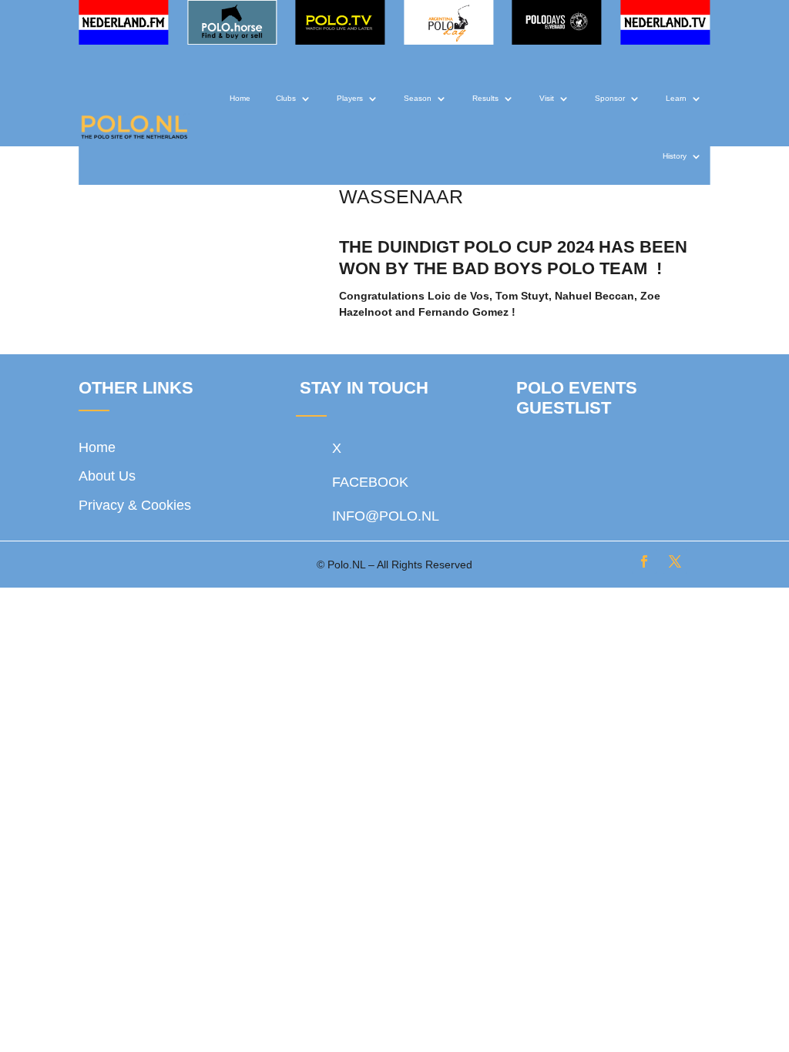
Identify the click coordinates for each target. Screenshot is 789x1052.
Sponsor (610, 98)
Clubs (286, 98)
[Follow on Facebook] (644, 561)
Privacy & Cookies (135, 505)
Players (350, 98)
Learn (676, 98)
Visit (546, 98)
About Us (107, 476)
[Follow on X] (675, 561)
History (675, 156)
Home (240, 98)
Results (485, 98)
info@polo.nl (385, 516)
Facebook (370, 482)
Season (417, 98)
